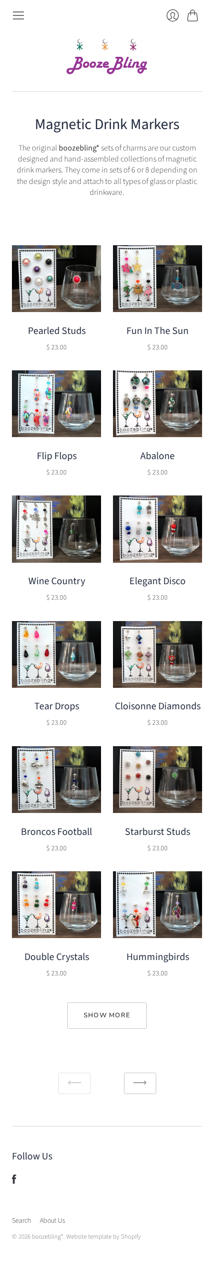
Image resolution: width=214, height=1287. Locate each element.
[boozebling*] (107, 56)
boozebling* (47, 1236)
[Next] (140, 1083)
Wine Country (56, 581)
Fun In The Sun (157, 331)
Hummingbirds (157, 957)
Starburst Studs (157, 832)
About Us (52, 1221)
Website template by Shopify (103, 1236)
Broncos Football (56, 832)
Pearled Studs (57, 331)
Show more (107, 1015)
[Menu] (18, 15)
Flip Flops (57, 456)
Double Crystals (56, 957)
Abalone (157, 456)
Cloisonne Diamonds (158, 706)
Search (21, 1221)
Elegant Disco (157, 581)
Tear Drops (56, 706)
